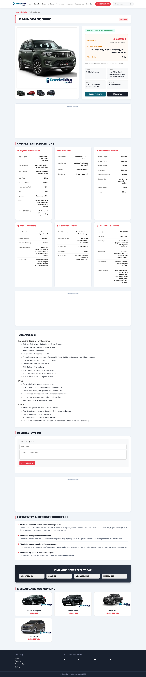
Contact (17, 658)
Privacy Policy (20, 664)
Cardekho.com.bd (75, 674)
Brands (37, 4)
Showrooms (60, 4)
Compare (69, 4)
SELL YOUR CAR (96, 94)
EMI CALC (118, 94)
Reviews (51, 4)
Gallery (17, 667)
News (44, 4)
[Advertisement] (73, 122)
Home (30, 4)
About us (18, 661)
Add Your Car (104, 4)
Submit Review (27, 463)
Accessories (79, 4)
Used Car (89, 4)
